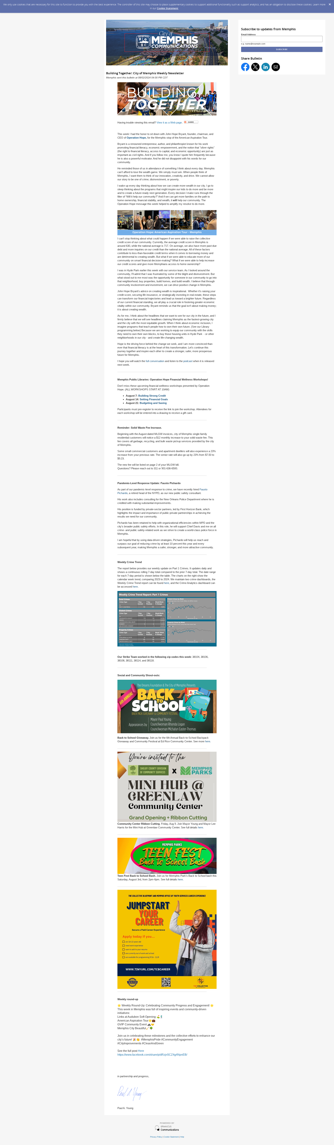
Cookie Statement (167, 8)
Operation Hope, (137, 137)
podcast (187, 361)
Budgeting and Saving (153, 402)
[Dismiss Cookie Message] (329, 3)
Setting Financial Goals (154, 399)
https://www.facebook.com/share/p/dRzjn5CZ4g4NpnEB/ (152, 1054)
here (166, 582)
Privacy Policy (156, 1137)
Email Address (248, 34)
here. (207, 741)
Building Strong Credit (152, 395)
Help (182, 1137)
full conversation (155, 361)
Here (141, 1050)
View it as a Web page (169, 122)
